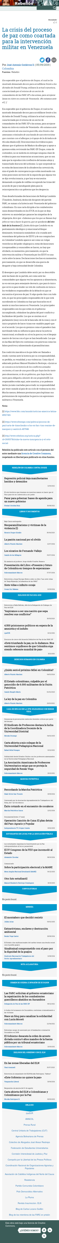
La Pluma (29, 1197)
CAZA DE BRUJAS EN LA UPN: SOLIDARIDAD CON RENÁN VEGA (30, 710)
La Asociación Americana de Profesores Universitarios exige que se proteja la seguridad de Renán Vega (27, 765)
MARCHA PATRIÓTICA (29, 779)
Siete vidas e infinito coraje (19, 585)
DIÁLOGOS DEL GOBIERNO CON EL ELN (29, 1052)
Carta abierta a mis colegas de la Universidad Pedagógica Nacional (23, 744)
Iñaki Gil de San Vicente (13, 794)
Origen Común (24, 828)
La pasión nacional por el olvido (22, 539)
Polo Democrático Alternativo (29, 1191)
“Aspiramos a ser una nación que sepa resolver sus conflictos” (26, 612)
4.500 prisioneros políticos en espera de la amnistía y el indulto (28, 627)
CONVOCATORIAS (29, 888)
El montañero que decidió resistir (23, 917)
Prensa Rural (30, 1124)
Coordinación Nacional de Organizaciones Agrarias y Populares (29, 1167)
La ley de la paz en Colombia (20, 699)
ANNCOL (29, 1118)
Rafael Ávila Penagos (12, 750)
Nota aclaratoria (29, 964)
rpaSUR (7, 633)
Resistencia (29, 1179)
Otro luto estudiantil (15, 878)
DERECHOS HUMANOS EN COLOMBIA (29, 659)
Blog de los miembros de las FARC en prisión (29, 1214)
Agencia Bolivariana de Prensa (29, 1136)
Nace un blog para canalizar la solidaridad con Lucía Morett (28, 1017)
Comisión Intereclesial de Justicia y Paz (29, 1153)
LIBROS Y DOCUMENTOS (29, 511)
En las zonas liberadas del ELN (21, 1063)
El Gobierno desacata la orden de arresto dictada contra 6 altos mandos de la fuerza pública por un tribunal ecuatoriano (28, 1039)
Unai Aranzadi (9, 1067)
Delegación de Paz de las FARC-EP (17, 1004)
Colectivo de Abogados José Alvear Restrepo (29, 1142)
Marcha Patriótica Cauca (13, 810)
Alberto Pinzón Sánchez (13, 544)
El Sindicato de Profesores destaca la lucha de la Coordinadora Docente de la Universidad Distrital (28, 728)
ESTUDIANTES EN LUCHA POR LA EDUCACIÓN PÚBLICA (29, 834)
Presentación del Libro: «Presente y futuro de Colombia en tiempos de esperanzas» (28, 566)
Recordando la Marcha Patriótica (23, 789)
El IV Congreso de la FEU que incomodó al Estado (28, 851)
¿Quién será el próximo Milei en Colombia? (28, 670)
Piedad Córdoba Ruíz (12, 505)
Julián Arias (9, 922)
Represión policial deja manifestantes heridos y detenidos (26, 480)
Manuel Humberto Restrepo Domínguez (19, 883)
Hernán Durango (10, 736)
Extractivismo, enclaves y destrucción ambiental (26, 930)
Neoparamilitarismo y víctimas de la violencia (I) (25, 526)
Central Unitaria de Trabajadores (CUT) (29, 1130)
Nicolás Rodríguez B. (12, 1099)
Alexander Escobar (11, 857)
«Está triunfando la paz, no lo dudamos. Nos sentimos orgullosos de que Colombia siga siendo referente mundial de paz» (29, 646)
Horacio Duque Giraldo (12, 532)
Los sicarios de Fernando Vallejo (23, 550)
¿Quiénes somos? (29, 1230)
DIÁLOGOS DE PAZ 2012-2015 (29, 595)
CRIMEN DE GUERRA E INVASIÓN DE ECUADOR (29, 982)
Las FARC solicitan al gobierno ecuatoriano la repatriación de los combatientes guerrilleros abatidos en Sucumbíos (29, 996)
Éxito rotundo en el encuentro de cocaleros (28, 806)
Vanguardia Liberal (11, 1081)
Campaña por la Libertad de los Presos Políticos (29, 1159)
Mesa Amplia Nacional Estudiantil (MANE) (20, 871)
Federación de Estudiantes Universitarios (29, 1147)
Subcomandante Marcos (13, 573)
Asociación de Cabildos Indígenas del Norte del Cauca (29, 1174)
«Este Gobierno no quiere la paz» (23, 1077)
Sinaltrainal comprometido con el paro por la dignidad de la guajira (28, 950)
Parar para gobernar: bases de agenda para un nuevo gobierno (28, 499)
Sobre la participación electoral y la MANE (28, 867)
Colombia (8, 68)
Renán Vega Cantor (11, 936)
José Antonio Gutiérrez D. (21, 64)
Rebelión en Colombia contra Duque (29, 467)
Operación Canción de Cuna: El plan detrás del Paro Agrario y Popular (28, 822)
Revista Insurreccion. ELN (29, 1203)
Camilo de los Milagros (12, 555)
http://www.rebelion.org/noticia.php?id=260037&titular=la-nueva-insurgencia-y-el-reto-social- (26, 439)
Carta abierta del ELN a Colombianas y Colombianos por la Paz (26, 1093)
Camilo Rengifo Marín (12, 692)
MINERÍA (29, 907)
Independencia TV (11, 828)
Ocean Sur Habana (11, 589)
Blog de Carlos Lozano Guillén (29, 1208)
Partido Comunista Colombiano (29, 1185)
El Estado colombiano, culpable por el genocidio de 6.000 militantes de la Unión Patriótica (28, 684)
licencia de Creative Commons (36, 453)
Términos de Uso (23, 1225)
